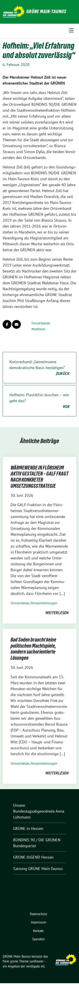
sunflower (36, 961)
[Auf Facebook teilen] (7, 324)
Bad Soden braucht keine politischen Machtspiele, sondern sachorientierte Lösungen (33, 649)
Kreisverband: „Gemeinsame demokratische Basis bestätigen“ (39, 367)
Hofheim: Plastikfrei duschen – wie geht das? (39, 400)
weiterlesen (56, 612)
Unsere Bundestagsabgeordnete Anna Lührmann (38, 811)
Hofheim (39, 329)
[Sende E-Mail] (16, 324)
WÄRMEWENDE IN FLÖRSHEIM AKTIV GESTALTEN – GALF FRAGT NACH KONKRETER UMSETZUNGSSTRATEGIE (39, 477)
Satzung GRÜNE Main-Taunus (38, 868)
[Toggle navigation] (71, 30)
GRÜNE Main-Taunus (46, 11)
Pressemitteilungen (44, 603)
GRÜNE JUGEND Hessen (33, 857)
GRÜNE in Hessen (28, 828)
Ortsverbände (40, 323)
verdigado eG (35, 966)
